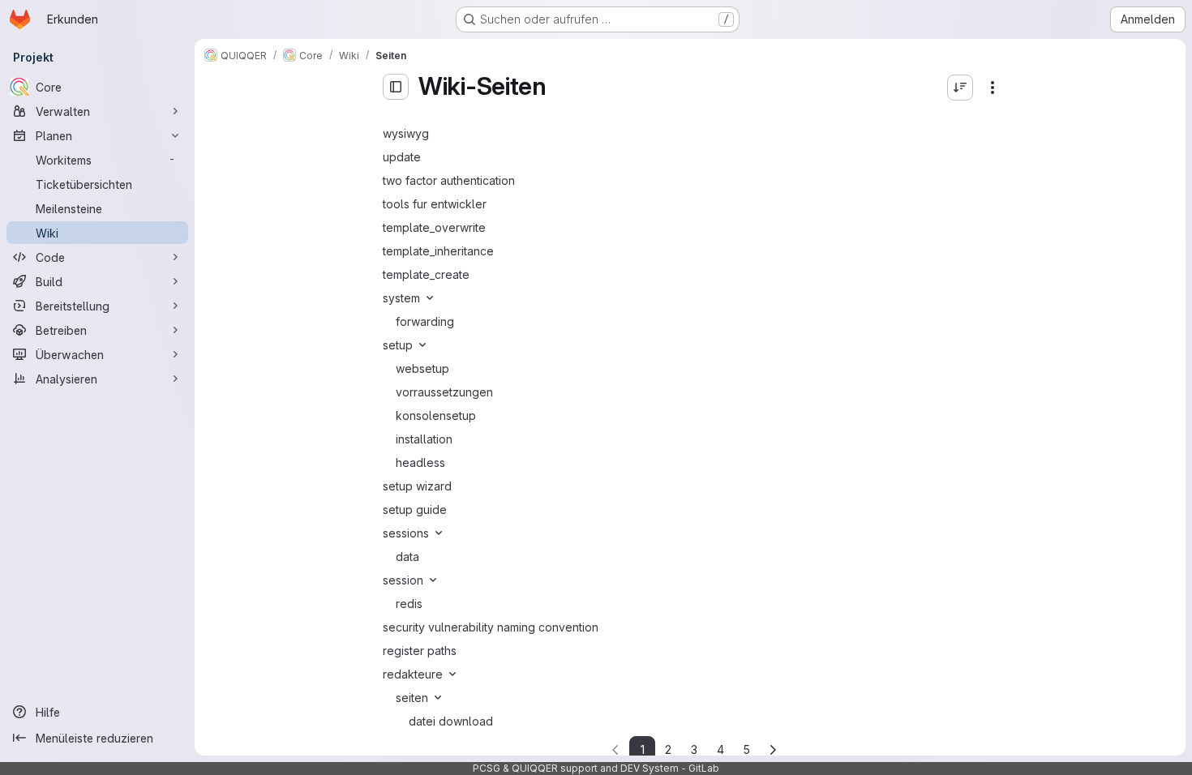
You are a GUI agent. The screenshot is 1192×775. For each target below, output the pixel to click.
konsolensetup (436, 415)
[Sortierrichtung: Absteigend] (960, 88)
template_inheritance (438, 251)
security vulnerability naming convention (490, 627)
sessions (406, 533)
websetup (422, 368)
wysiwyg (406, 133)
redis (409, 603)
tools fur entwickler (435, 204)
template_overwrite (434, 227)
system (401, 298)
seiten (412, 697)
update (402, 157)
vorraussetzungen (444, 392)
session (403, 580)
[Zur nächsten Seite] (773, 750)
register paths (420, 650)
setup (398, 345)
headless (420, 462)
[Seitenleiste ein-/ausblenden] (396, 87)
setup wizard (417, 486)
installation (424, 439)
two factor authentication (449, 180)
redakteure (413, 674)
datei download (451, 721)
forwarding (425, 321)
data (407, 556)
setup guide (415, 509)
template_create (426, 274)
